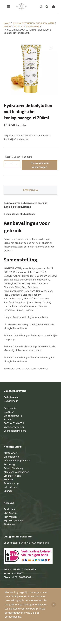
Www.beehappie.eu (14, 427)
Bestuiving (9, 464)
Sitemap (8, 490)
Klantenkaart (10, 452)
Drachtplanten (11, 456)
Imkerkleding (11, 487)
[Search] (47, 6)
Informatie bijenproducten (17, 460)
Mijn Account (10, 513)
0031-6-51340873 (14, 423)
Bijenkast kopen (12, 475)
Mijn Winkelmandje (13, 520)
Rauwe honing (11, 483)
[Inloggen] (41, 6)
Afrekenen (9, 524)
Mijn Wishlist (10, 516)
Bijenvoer (9, 479)
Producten (9, 509)
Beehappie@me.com (15, 430)
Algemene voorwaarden (16, 472)
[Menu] (8, 6)
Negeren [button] (53, 604)
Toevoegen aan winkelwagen (39, 165)
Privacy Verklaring (13, 468)
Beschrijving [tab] (30, 190)
